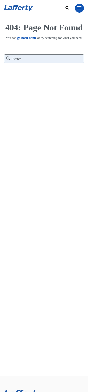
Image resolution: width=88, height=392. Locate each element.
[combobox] (67, 8)
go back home (26, 38)
